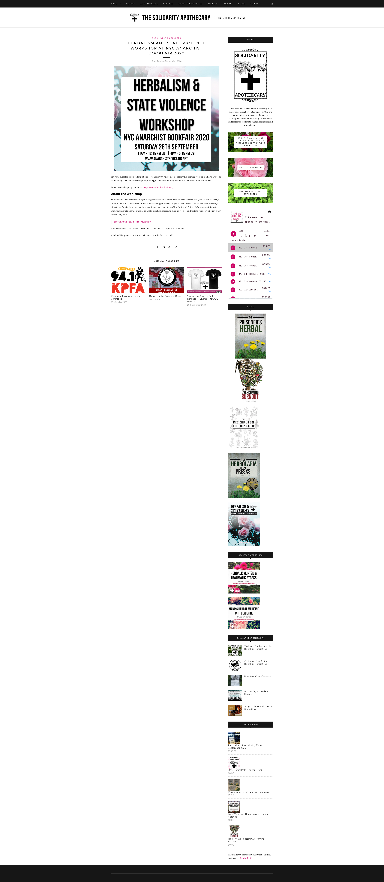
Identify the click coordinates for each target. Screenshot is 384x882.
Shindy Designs (247, 858)
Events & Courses (170, 38)
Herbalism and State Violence (132, 221)
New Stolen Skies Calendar (257, 676)
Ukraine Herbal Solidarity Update (166, 296)
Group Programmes (190, 4)
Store (241, 4)
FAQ (113, 11)
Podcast (228, 4)
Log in (124, 11)
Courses (168, 4)
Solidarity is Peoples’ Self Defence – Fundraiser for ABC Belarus (202, 299)
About (115, 4)
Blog (155, 38)
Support (255, 4)
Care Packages (149, 4)
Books (211, 4)
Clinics (130, 4)
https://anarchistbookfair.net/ (158, 187)
